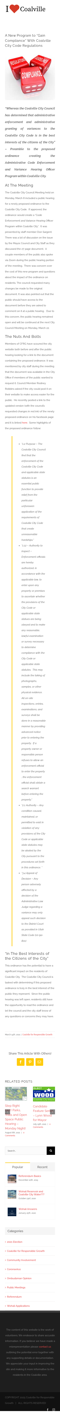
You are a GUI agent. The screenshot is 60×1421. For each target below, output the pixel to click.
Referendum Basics (29, 1176)
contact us (45, 1346)
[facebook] (47, 1409)
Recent (42, 1167)
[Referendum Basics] (12, 1177)
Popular (17, 1167)
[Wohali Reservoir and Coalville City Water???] (12, 1192)
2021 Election (14, 1241)
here (24, 422)
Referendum (14, 1296)
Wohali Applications (18, 1305)
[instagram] (53, 1409)
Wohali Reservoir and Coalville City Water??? (31, 1193)
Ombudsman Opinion (19, 1278)
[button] (7, 1111)
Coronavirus (14, 1269)
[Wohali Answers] (12, 1210)
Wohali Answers (27, 1209)
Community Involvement (21, 1260)
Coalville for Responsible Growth (37, 1034)
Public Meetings (16, 1287)
